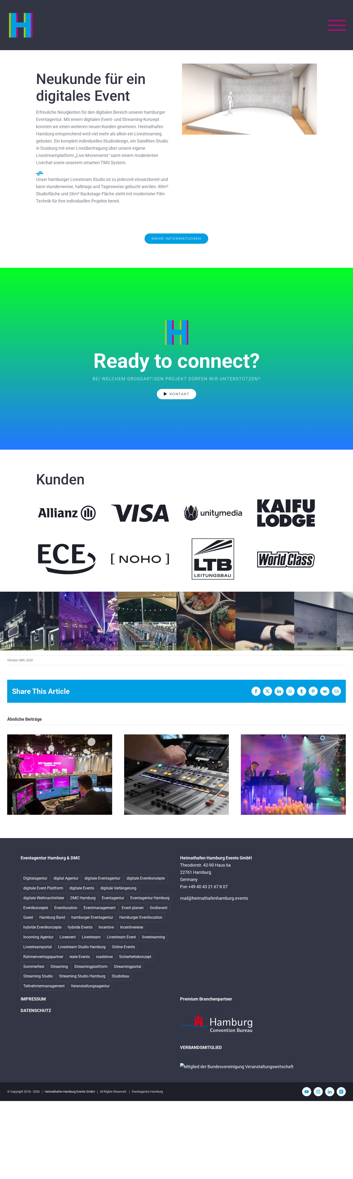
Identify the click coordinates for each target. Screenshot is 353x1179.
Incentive (106, 927)
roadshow (104, 956)
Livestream (91, 937)
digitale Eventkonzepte (146, 878)
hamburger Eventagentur (92, 917)
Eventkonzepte (35, 907)
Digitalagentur (35, 878)
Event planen (133, 907)
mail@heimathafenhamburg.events (214, 898)
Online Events (123, 947)
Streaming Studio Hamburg (82, 976)
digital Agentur (66, 878)
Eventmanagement (100, 907)
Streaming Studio (38, 976)
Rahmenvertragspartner (43, 956)
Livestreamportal (37, 947)
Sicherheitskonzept (135, 956)
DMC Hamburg (83, 898)
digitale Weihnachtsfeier (43, 898)
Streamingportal (127, 966)
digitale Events (81, 888)
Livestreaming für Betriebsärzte (176, 774)
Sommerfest (33, 966)
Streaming (59, 966)
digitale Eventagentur (102, 878)
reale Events (79, 956)
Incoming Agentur (38, 937)
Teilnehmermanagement (44, 986)
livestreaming (153, 937)
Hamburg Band (52, 917)
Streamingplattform (91, 966)
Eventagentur (113, 898)
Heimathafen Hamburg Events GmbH (70, 1091)
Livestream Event (121, 937)
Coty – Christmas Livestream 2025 (293, 774)
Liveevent (68, 937)
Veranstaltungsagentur (90, 986)
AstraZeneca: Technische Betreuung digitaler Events (60, 774)
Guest (28, 917)
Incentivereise (131, 927)
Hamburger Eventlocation (140, 917)
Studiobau (120, 976)
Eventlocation (65, 907)
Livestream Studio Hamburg (82, 947)
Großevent (158, 907)
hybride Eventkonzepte (42, 927)
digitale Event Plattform (43, 888)
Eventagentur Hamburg (150, 898)
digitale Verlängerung (118, 888)
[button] (10, 774)
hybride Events (80, 927)
